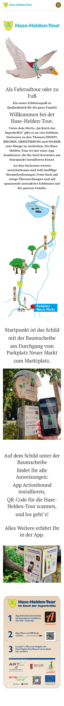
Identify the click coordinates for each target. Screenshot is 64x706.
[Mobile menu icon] (58, 5)
